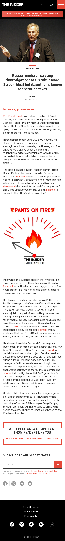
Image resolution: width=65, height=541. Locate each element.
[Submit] (58, 464)
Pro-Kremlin (9, 116)
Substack (8, 286)
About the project (32, 507)
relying (15, 326)
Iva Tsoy (32, 96)
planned (50, 189)
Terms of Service (37, 471)
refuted (7, 373)
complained (21, 176)
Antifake (32, 68)
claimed (42, 329)
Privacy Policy (52, 471)
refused (49, 349)
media (20, 116)
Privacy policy (31, 516)
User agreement (31, 511)
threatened (9, 186)
